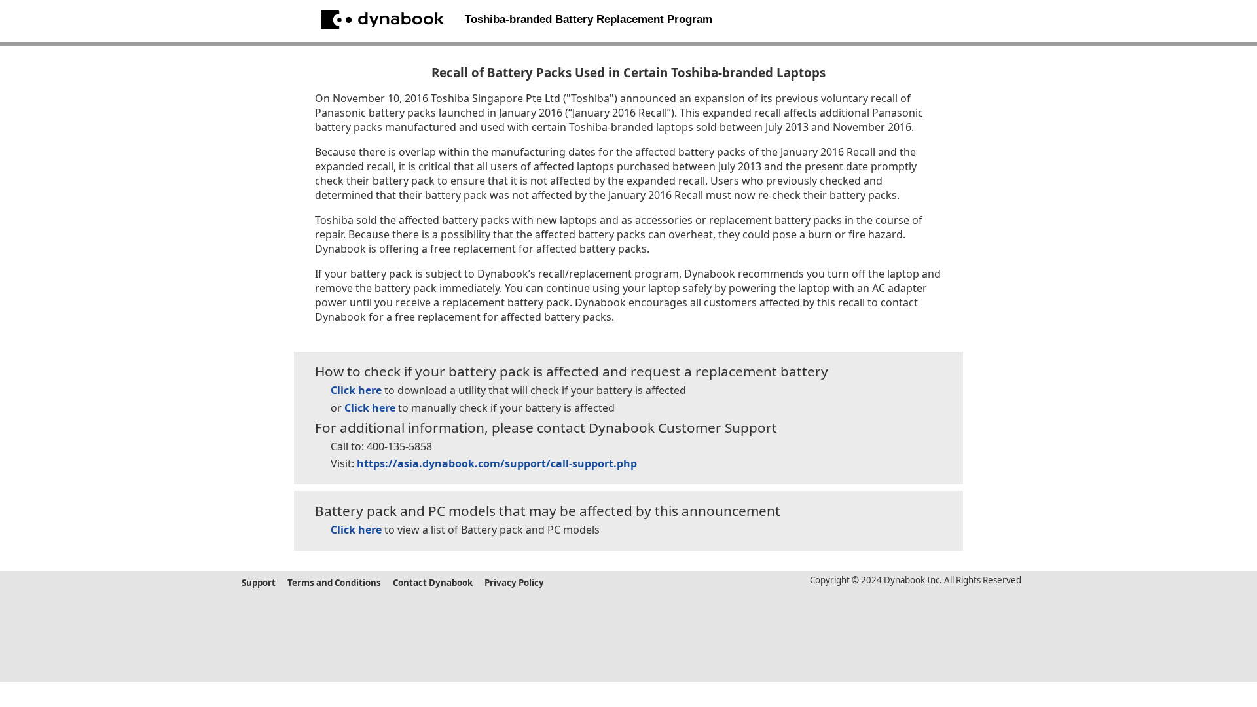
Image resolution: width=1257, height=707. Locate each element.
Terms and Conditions (334, 583)
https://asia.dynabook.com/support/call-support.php (497, 463)
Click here (356, 390)
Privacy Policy (514, 583)
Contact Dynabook (433, 583)
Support (259, 583)
